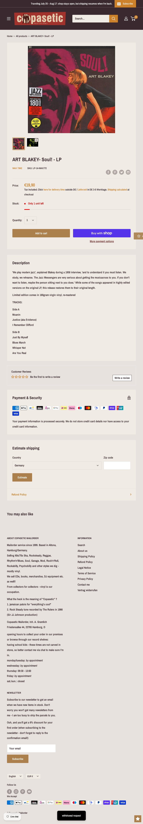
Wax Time (17, 168)
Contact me (84, 584)
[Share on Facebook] (108, 172)
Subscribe (128, 3)
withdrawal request (71, 815)
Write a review (122, 378)
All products (21, 36)
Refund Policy (19, 494)
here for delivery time (54, 189)
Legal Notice (84, 568)
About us (82, 551)
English (12, 776)
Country (16, 457)
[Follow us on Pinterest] (22, 791)
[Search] (113, 18)
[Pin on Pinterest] (114, 172)
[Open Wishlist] (137, 818)
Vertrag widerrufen (87, 590)
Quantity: (17, 220)
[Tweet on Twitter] (121, 172)
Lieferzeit (82, 189)
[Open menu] (8, 18)
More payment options (102, 241)
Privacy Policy (85, 579)
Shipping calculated (117, 189)
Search (81, 545)
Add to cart (41, 233)
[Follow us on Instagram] (16, 791)
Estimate (22, 477)
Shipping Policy (86, 556)
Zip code (108, 457)
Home (9, 36)
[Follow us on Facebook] (9, 791)
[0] (133, 19)
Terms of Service (87, 573)
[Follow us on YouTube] (29, 791)
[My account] (126, 19)
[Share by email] (128, 172)
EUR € (30, 776)
